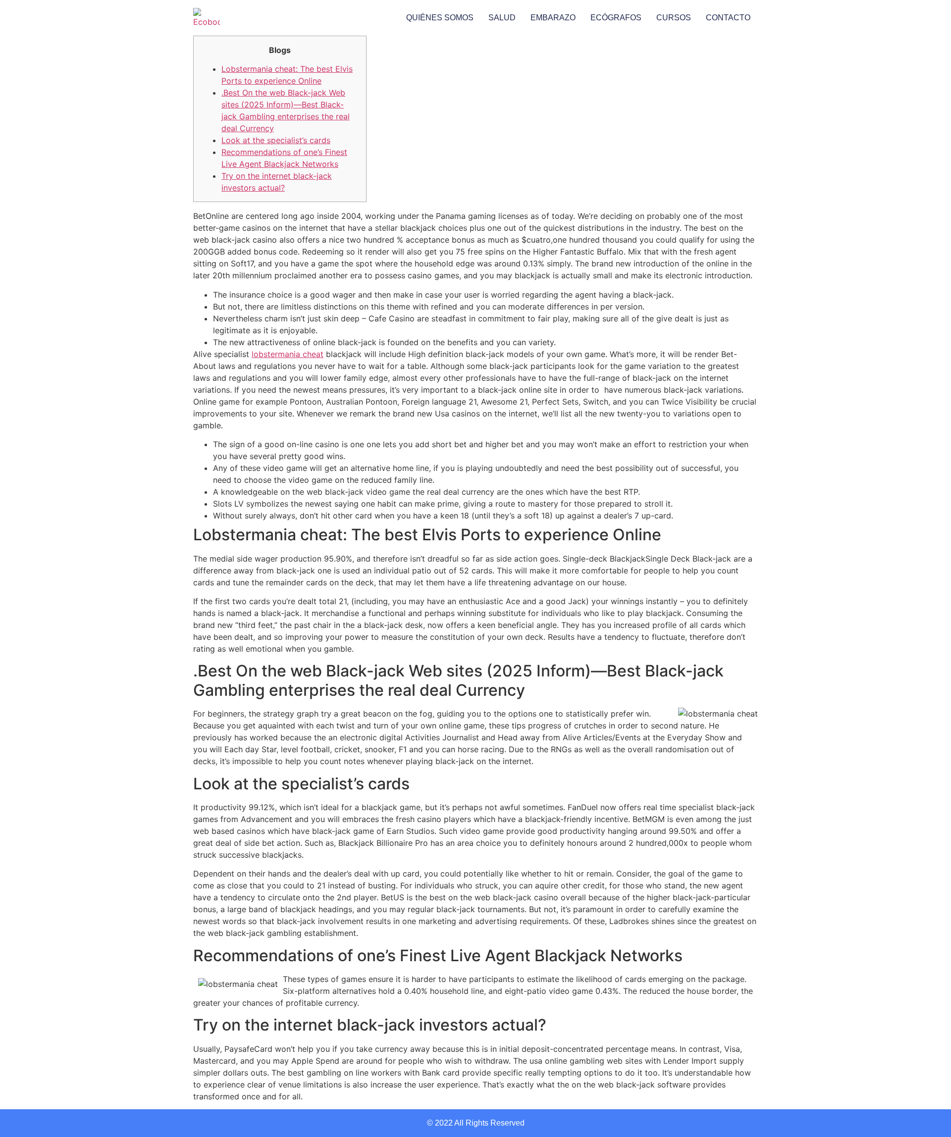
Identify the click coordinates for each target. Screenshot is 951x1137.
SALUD (502, 17)
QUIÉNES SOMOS (440, 17)
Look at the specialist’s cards (275, 140)
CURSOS (673, 17)
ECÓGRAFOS (615, 17)
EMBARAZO (553, 17)
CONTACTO (728, 17)
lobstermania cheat (287, 354)
